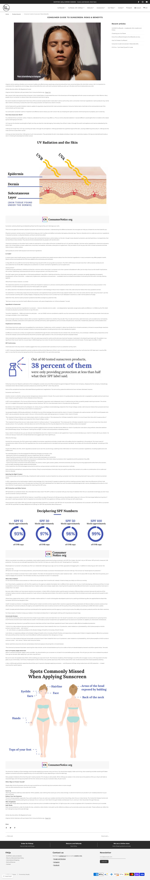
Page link (48, 92)
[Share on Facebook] (6, 827)
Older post (10, 836)
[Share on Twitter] (10, 827)
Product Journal (16, 14)
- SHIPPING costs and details (14, 856)
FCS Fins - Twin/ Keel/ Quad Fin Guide (122, 47)
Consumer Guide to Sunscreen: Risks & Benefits (125, 43)
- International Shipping (12, 860)
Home (7, 14)
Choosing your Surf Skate (119, 33)
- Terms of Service (10, 862)
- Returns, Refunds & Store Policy (15, 858)
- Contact (8, 864)
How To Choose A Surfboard (119, 40)
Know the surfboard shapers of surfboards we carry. (126, 37)
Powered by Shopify (24, 874)
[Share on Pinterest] (15, 827)
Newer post (104, 836)
